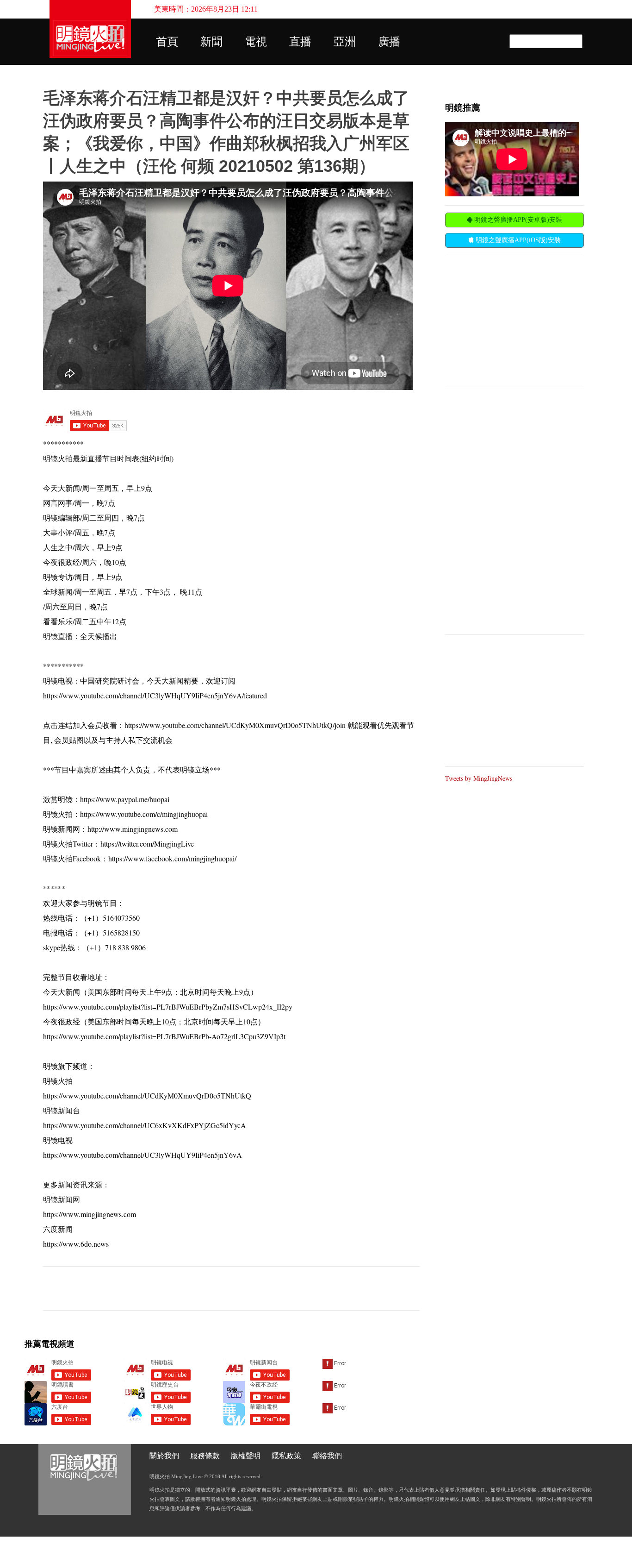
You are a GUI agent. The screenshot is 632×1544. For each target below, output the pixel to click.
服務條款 (205, 1456)
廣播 (389, 42)
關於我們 (164, 1456)
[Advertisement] (514, 320)
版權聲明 (245, 1456)
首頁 (167, 42)
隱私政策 (286, 1456)
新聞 (211, 42)
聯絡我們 (327, 1456)
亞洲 (345, 42)
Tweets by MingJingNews (478, 778)
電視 (256, 42)
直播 (300, 42)
